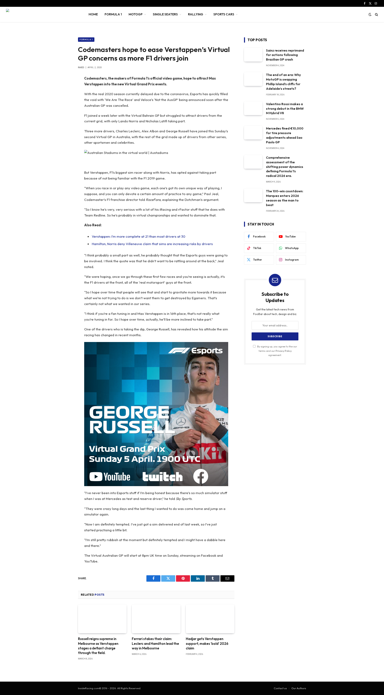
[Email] (64, 130)
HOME (93, 14)
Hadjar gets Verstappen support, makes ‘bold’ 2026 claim (207, 643)
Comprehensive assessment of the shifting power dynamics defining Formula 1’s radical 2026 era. (284, 167)
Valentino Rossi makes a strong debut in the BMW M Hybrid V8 (285, 108)
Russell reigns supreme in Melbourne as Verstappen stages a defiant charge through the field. (98, 646)
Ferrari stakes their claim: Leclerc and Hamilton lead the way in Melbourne (155, 643)
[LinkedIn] (64, 109)
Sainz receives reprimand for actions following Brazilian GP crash (285, 55)
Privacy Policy (284, 350)
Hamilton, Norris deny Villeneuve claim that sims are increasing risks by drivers (152, 244)
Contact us (280, 688)
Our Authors (298, 688)
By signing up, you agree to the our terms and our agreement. (277, 351)
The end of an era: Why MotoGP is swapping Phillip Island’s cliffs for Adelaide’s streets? (283, 82)
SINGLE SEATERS (165, 14)
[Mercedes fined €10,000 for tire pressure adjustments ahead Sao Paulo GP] (253, 133)
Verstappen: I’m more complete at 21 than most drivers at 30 (138, 236)
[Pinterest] (64, 120)
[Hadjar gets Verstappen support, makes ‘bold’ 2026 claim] (210, 618)
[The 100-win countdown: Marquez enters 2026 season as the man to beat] (253, 195)
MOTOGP (136, 14)
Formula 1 (86, 39)
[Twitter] (64, 99)
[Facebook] (64, 89)
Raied (81, 67)
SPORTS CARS (223, 14)
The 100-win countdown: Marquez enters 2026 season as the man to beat (284, 198)
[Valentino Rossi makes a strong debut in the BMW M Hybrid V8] (253, 108)
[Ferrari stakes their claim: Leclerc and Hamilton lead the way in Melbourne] (156, 618)
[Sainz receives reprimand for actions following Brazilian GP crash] (253, 55)
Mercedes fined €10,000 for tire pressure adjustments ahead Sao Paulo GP (284, 135)
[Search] (376, 14)
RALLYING (195, 14)
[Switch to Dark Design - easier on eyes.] (370, 14)
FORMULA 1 (113, 14)
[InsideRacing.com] (42, 14)
